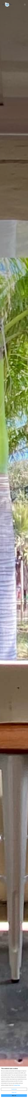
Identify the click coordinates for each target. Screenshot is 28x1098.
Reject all (14, 1092)
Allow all (14, 1095)
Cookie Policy (17, 1085)
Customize (14, 1089)
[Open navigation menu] (25, 4)
